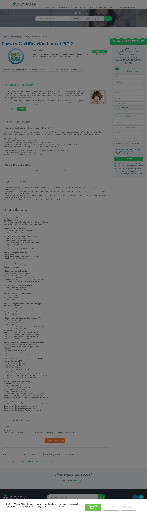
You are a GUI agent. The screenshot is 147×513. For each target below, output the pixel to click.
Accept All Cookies (93, 507)
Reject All (111, 507)
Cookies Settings (128, 507)
